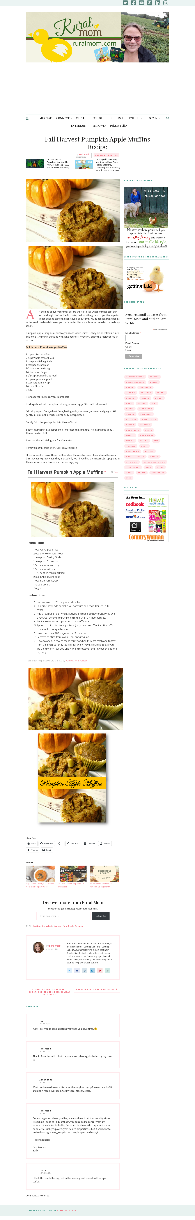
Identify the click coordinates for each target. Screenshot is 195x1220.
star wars (132, 462)
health (130, 425)
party (144, 446)
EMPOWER (99, 125)
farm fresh (68, 926)
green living (149, 419)
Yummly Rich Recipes (76, 660)
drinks (142, 403)
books (129, 387)
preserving (132, 451)
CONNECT (62, 118)
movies (130, 441)
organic (130, 446)
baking (36, 926)
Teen (148, 467)
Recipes (113, 155)
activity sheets (135, 377)
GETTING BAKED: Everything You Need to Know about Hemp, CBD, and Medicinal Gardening (58, 163)
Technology (133, 467)
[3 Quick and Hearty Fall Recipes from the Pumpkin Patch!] (40, 874)
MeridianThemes (66, 1210)
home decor (132, 430)
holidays (145, 425)
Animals (154, 377)
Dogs (129, 403)
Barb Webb (83, 154)
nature (144, 441)
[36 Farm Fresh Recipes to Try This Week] (72, 874)
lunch (148, 430)
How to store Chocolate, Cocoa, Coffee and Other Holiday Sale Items (49, 992)
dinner (145, 398)
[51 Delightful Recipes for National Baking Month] (104, 874)
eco (154, 403)
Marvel (130, 435)
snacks (154, 457)
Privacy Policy (119, 125)
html (129, 347)
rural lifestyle (135, 457)
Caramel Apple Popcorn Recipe (95, 989)
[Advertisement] (97, 91)
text (129, 350)
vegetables (158, 473)
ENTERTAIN (78, 125)
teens (160, 467)
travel (141, 473)
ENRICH (134, 118)
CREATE (81, 118)
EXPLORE (98, 118)
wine (128, 478)
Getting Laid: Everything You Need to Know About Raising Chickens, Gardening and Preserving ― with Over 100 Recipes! (108, 165)
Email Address (133, 332)
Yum (106, 472)
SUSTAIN (151, 118)
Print (116, 472)
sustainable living (154, 462)
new (156, 441)
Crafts (161, 393)
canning (130, 393)
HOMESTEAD (43, 118)
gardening (146, 414)
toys (129, 473)
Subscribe (101, 915)
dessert (131, 398)
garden (130, 414)
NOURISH (116, 118)
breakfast (47, 926)
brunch (57, 926)
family (129, 409)
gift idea (131, 419)
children (146, 393)
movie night (146, 435)
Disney (159, 398)
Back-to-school (135, 382)
